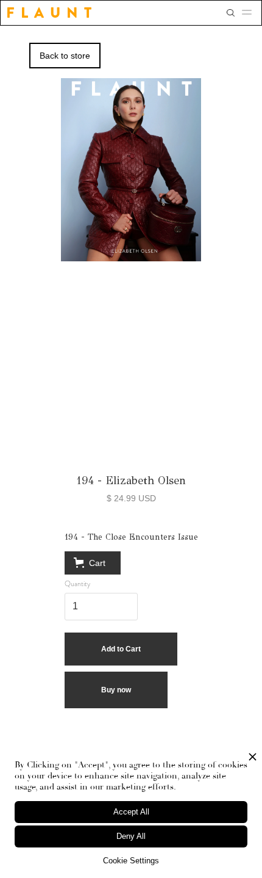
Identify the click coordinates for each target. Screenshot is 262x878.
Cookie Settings (131, 860)
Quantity (77, 583)
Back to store (65, 55)
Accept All (131, 811)
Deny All (131, 836)
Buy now (116, 690)
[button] (250, 13)
